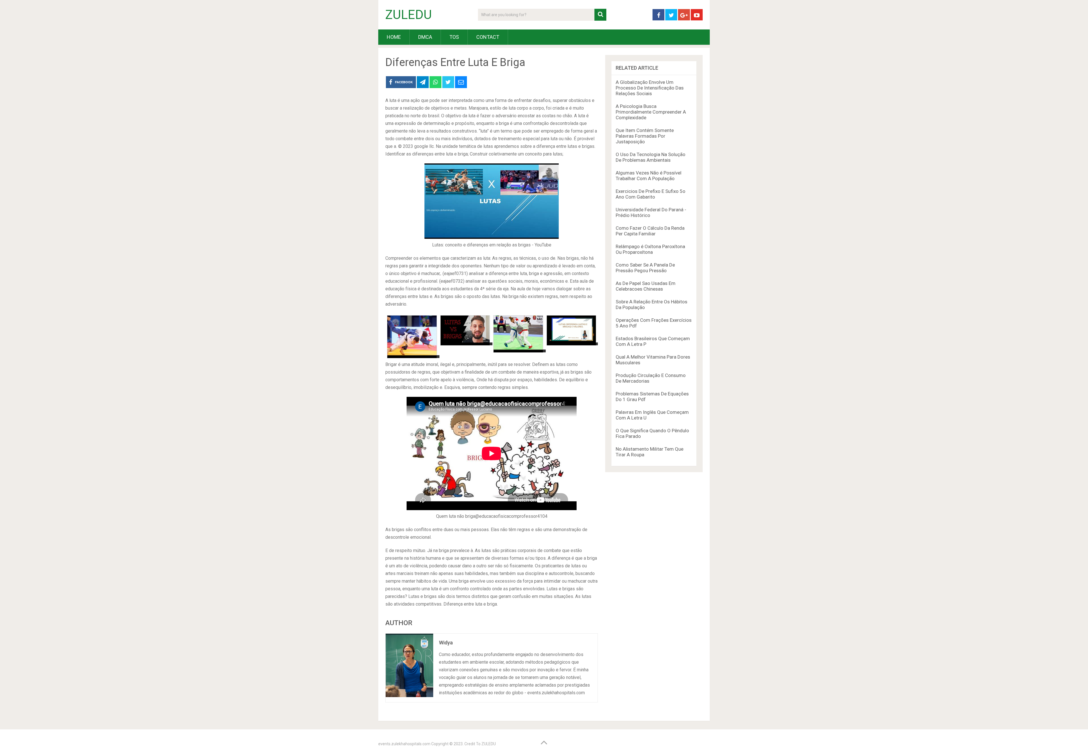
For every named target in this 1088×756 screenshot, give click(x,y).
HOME (394, 37)
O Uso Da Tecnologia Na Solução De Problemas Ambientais (650, 157)
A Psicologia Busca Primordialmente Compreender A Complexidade (651, 111)
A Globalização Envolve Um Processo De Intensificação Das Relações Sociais (650, 87)
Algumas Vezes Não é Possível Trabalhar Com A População (648, 175)
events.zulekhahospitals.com (404, 744)
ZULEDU (408, 14)
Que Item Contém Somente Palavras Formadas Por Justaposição (645, 135)
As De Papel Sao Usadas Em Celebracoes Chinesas (645, 286)
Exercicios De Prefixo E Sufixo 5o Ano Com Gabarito (650, 194)
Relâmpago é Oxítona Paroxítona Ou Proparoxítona (650, 249)
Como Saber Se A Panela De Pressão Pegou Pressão (645, 267)
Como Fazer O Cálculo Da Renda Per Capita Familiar (650, 231)
